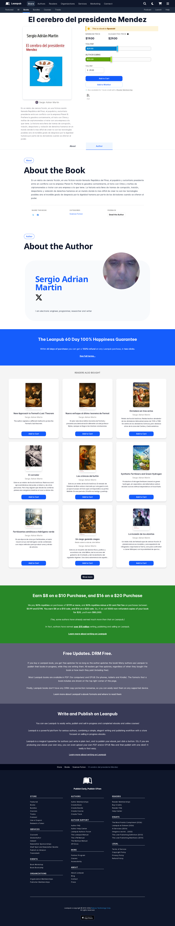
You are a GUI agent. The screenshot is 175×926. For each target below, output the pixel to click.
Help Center (117, 811)
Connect (108, 3)
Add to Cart (104, 78)
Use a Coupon (36, 820)
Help (168, 10)
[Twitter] (38, 297)
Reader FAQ (117, 808)
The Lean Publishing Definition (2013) (127, 835)
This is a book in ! (103, 29)
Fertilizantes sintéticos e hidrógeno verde (33, 531)
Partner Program (78, 855)
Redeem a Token (37, 823)
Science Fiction (76, 214)
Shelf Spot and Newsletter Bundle (44, 847)
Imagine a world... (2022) (122, 832)
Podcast (147, 10)
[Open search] (145, 4)
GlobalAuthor (35, 838)
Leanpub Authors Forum (81, 832)
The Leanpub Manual (80, 835)
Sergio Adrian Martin (49, 102)
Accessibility (76, 861)
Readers (53, 3)
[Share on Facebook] (37, 214)
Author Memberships (80, 802)
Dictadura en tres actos (141, 411)
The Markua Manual (79, 841)
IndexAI (33, 841)
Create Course (77, 811)
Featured (9, 10)
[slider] (117, 49)
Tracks (58, 10)
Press (73, 882)
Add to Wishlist (104, 85)
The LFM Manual (78, 838)
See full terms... (87, 356)
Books (26, 10)
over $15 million (81, 626)
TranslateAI (35, 853)
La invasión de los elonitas (141, 534)
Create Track (76, 814)
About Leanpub (77, 873)
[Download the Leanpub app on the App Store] (87, 917)
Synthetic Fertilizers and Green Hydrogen (141, 474)
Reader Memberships (121, 802)
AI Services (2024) (119, 829)
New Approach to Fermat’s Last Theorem (34, 413)
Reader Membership (125, 90)
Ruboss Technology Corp (100, 908)
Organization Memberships (41, 879)
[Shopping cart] (160, 4)
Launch (158, 10)
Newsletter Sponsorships (40, 844)
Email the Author (116, 215)
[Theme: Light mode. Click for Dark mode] (152, 4)
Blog (73, 876)
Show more (87, 577)
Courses (47, 10)
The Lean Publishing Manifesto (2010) (127, 838)
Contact (74, 879)
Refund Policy (117, 858)
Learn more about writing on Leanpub (87, 634)
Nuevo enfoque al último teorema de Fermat (87, 413)
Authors (41, 3)
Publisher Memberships (40, 882)
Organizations (68, 3)
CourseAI (34, 835)
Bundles (36, 10)
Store (31, 3)
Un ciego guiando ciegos (87, 539)
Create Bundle (77, 808)
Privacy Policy (118, 855)
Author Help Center (79, 829)
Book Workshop (36, 864)
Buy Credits (117, 805)
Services (82, 3)
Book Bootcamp (36, 868)
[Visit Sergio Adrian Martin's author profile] (121, 270)
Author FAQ (75, 825)
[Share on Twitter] (33, 214)
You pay (89, 66)
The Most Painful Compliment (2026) (127, 822)
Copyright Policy (119, 852)
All (18, 10)
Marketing (95, 3)
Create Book (76, 805)
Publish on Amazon (38, 850)
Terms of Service (119, 849)
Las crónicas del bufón (87, 476)
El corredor (33, 475)
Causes (74, 858)
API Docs (75, 844)
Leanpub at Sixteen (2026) (123, 825)
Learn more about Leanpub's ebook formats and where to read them (87, 694)
